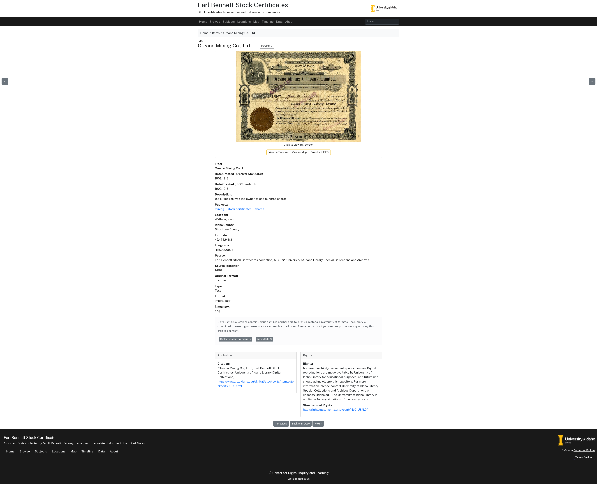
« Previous (281, 423)
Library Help (263, 339)
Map (256, 21)
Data (279, 21)
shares (259, 209)
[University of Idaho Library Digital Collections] (384, 8)
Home (203, 21)
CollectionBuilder (584, 450)
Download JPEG (320, 152)
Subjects (229, 21)
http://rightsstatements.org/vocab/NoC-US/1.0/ (335, 409)
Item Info (266, 46)
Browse (215, 21)
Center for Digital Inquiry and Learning (300, 473)
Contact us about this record (234, 339)
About (289, 21)
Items (216, 33)
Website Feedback (584, 457)
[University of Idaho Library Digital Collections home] (576, 440)
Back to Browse (301, 423)
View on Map (299, 152)
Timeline (268, 21)
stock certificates (239, 209)
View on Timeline (278, 152)
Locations (244, 21)
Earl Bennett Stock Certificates (243, 5)
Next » (318, 423)
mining (219, 209)
